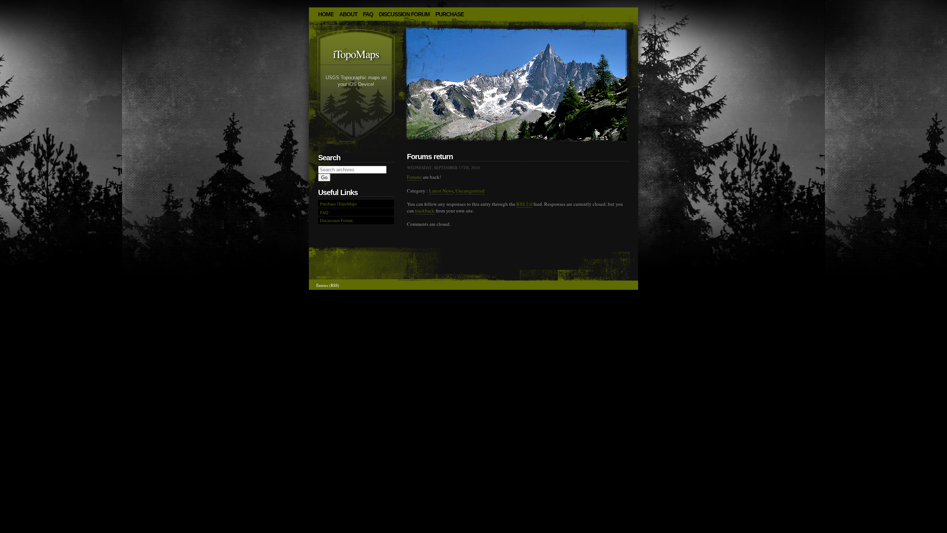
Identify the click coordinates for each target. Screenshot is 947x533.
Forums (414, 177)
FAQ (368, 14)
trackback (425, 210)
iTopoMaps (356, 53)
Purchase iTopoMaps (338, 204)
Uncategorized (470, 190)
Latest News (441, 190)
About (348, 14)
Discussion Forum (404, 14)
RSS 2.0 (524, 204)
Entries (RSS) (327, 285)
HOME (326, 14)
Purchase (449, 14)
